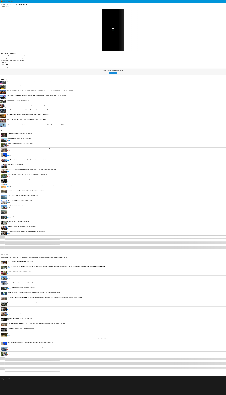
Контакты (3, 383)
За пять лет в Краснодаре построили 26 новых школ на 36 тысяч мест (21, 216)
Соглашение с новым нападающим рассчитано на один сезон (19, 318)
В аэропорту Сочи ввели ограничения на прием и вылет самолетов (20, 328)
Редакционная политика (6, 385)
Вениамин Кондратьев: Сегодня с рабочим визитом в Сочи (19, 138)
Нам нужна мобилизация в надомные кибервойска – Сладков (19, 133)
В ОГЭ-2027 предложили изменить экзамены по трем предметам (20, 261)
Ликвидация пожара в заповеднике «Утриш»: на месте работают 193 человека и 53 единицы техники (27, 174)
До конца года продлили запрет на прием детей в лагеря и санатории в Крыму (23, 302)
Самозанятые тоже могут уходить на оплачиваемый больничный (20, 200)
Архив (2, 391)
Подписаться (113, 72)
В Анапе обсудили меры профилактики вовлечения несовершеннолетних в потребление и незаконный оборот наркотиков (31, 169)
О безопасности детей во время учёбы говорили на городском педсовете (21, 226)
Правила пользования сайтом (7, 389)
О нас (2, 381)
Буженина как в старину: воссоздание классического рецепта (19, 333)
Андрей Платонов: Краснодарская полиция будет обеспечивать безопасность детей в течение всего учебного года (30, 153)
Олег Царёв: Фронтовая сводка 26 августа (15, 164)
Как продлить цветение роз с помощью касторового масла (19, 271)
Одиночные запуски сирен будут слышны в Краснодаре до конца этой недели (22, 282)
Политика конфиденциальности (7, 387)
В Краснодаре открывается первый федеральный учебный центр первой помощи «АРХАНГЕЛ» (26, 231)
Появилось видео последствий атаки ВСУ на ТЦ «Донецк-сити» (20, 143)
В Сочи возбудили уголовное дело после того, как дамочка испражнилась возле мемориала (25, 190)
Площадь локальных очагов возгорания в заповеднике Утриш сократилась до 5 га (23, 195)
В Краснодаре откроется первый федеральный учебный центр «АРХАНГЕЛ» (22, 179)
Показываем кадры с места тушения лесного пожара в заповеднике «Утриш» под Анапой (25, 347)
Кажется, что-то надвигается (13, 210)
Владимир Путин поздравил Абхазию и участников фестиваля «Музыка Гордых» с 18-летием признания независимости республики (33, 292)
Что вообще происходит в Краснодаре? (15, 205)
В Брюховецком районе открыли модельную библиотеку (18, 221)
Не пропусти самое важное (92, 338)
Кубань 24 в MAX (4, 64)
